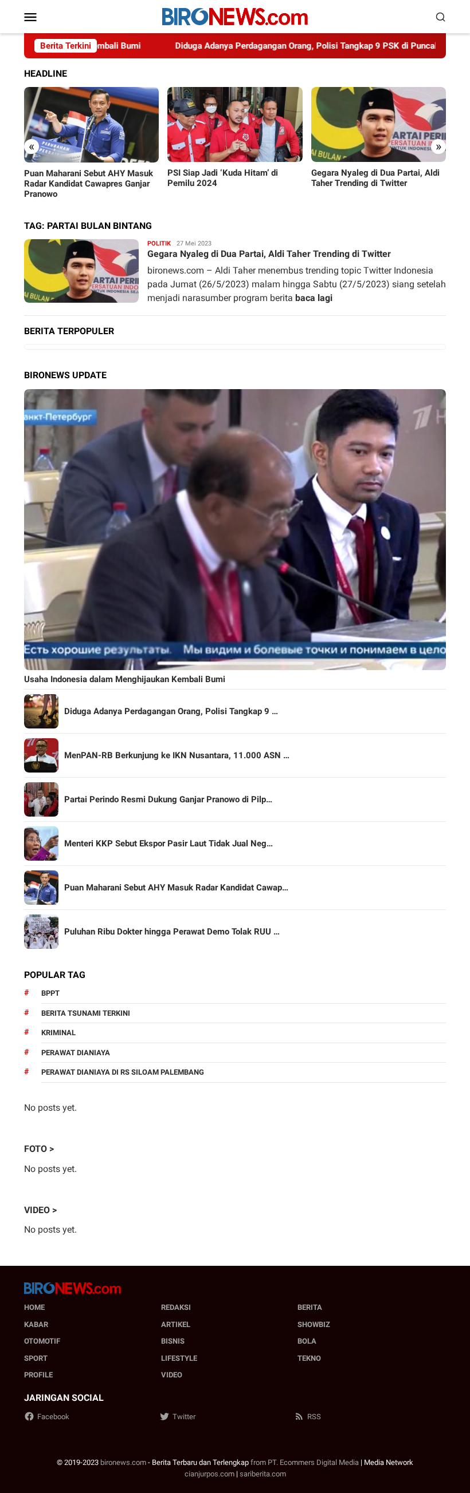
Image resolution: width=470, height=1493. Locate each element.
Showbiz (313, 1324)
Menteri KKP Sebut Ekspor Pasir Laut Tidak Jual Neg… (168, 843)
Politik (159, 243)
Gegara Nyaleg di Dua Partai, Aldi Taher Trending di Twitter (375, 178)
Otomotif (42, 1341)
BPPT (50, 993)
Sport (36, 1358)
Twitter (184, 1416)
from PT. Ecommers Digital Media (304, 1462)
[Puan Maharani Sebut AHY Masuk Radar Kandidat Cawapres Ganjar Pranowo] (91, 125)
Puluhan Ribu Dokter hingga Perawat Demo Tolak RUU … (172, 931)
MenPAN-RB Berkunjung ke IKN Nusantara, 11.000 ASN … (176, 755)
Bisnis (173, 1341)
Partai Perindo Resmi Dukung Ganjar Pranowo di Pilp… (168, 799)
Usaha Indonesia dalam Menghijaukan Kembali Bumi (124, 679)
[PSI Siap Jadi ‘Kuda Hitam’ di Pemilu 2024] (234, 125)
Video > (40, 1210)
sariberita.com (263, 1474)
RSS (314, 1416)
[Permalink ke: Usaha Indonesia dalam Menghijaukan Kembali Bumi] (235, 529)
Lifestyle (179, 1358)
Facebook (53, 1416)
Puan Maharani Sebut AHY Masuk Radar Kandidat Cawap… (176, 887)
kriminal (58, 1032)
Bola (306, 1341)
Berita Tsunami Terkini (85, 1013)
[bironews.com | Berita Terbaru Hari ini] (234, 15)
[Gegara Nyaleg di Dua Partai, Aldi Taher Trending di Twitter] (378, 125)
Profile (38, 1375)
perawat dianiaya (75, 1052)
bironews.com (123, 1462)
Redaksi (176, 1307)
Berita (309, 1307)
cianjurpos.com (209, 1474)
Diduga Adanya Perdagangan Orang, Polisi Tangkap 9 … (171, 711)
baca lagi (313, 297)
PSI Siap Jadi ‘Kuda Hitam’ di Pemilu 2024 (222, 178)
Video (171, 1375)
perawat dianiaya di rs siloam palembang (122, 1072)
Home (34, 1307)
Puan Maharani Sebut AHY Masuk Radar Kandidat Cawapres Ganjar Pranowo (88, 183)
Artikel (175, 1324)
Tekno (309, 1358)
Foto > (39, 1148)
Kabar (36, 1324)
